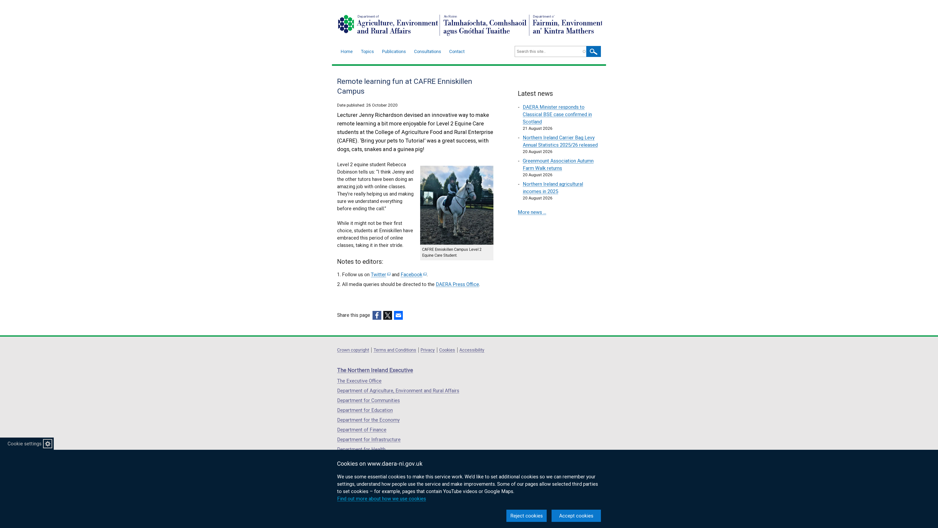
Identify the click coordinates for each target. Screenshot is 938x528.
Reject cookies (526, 516)
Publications (394, 51)
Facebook (413, 274)
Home (347, 51)
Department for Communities (368, 400)
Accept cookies (576, 516)
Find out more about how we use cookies (381, 499)
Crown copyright (353, 349)
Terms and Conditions (394, 349)
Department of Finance (361, 430)
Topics (367, 51)
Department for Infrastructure (369, 439)
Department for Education (365, 410)
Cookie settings (25, 444)
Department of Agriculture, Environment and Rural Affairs (398, 391)
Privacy (428, 349)
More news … (532, 212)
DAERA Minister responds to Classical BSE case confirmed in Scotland (557, 114)
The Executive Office (359, 381)
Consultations (427, 51)
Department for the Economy (368, 420)
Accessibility (471, 349)
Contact (457, 51)
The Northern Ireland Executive (375, 370)
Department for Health (361, 449)
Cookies (447, 349)
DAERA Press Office (457, 284)
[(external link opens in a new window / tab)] (377, 315)
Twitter (380, 274)
